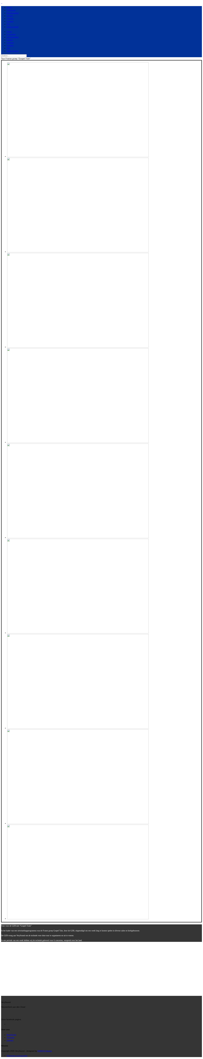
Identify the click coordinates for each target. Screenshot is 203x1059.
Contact (10, 21)
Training (10, 18)
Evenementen (13, 13)
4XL (8, 24)
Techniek (10, 1037)
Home (9, 7)
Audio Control (13, 27)
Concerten (11, 10)
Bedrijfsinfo (11, 1035)
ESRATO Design (45, 1051)
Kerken (10, 16)
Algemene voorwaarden (17, 1056)
